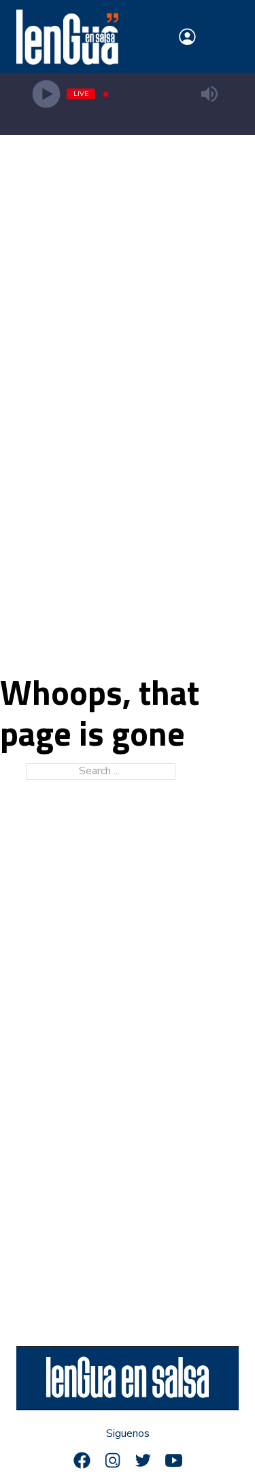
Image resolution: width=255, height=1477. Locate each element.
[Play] (46, 94)
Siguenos (128, 1434)
